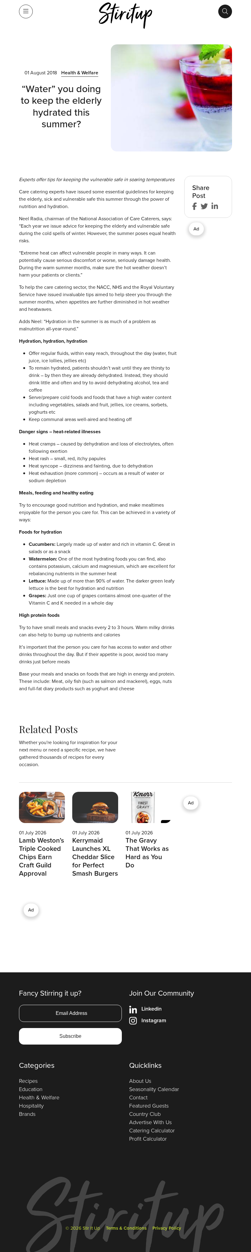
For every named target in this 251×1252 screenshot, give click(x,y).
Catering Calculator (152, 1131)
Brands (27, 1114)
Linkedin (151, 1009)
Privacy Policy (166, 1228)
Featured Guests (149, 1106)
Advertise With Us (150, 1122)
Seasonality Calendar (154, 1089)
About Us (140, 1081)
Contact (138, 1097)
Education (31, 1089)
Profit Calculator (148, 1139)
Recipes (28, 1081)
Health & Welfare (79, 72)
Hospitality (31, 1106)
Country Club (145, 1114)
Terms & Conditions (126, 1228)
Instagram (153, 1020)
